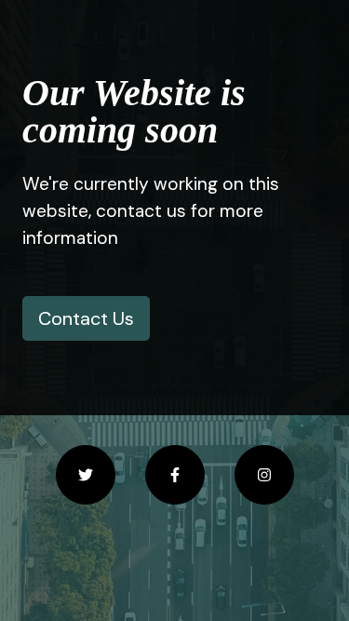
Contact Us (86, 318)
